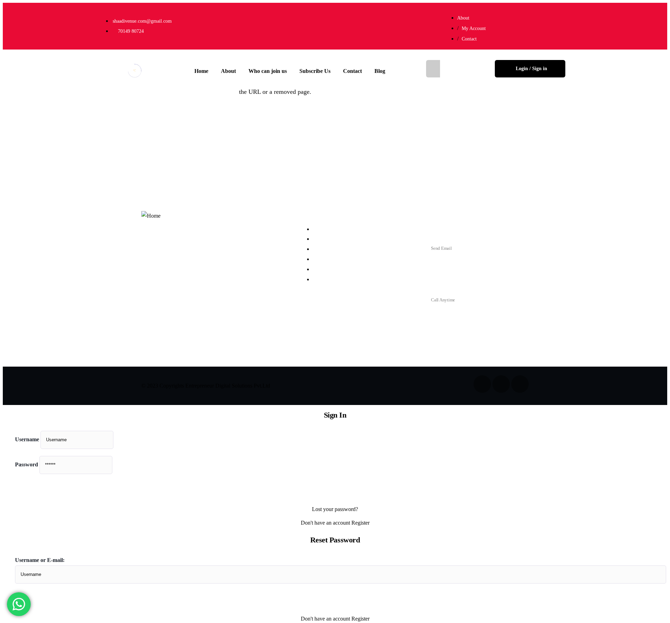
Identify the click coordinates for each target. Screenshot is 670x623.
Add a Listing (461, 68)
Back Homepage (40, 116)
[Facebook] (505, 24)
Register (360, 523)
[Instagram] (530, 24)
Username (27, 439)
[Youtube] (556, 24)
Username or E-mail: (40, 560)
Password (26, 464)
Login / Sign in (531, 68)
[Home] (135, 67)
